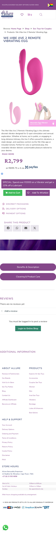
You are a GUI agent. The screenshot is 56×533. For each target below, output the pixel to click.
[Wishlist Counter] (22, 14)
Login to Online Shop (28, 328)
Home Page (16, 28)
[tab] (28, 267)
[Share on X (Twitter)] (35, 228)
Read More (8, 154)
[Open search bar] (41, 14)
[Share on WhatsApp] (17, 228)
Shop (27, 28)
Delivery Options (16, 208)
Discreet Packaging (17, 204)
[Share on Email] (26, 228)
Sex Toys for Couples (42, 28)
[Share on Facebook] (8, 228)
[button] (26, 172)
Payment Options (16, 213)
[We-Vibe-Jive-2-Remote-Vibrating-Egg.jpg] (28, 71)
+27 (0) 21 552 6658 (9, 476)
